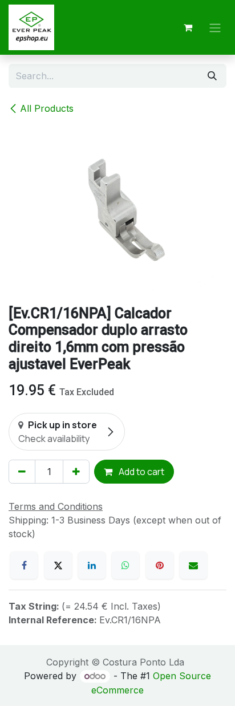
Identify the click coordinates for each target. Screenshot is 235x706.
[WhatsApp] (125, 565)
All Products (47, 108)
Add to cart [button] (140, 471)
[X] (58, 565)
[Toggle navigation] (215, 27)
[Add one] (76, 472)
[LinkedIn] (92, 565)
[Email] (193, 565)
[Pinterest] (159, 565)
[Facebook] (24, 565)
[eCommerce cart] (187, 27)
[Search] (212, 76)
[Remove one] (22, 472)
